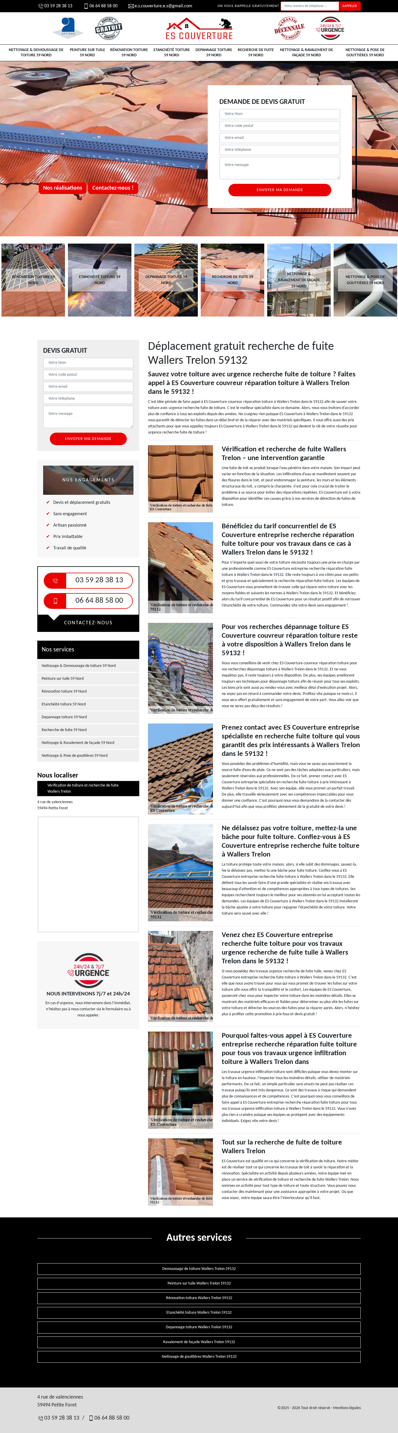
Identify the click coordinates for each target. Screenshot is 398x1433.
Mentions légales (347, 1408)
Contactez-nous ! (113, 188)
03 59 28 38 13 (58, 6)
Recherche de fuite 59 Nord (256, 52)
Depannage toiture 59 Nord (214, 52)
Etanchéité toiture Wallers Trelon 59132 (199, 1312)
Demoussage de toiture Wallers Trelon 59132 (199, 1269)
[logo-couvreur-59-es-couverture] (199, 28)
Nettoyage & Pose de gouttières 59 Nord (365, 52)
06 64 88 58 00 (103, 6)
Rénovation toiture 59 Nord (129, 52)
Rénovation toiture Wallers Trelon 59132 (199, 1298)
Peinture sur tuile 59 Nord (87, 52)
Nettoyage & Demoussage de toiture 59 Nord (36, 52)
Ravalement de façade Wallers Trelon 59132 (199, 1342)
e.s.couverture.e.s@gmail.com (163, 6)
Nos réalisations (62, 188)
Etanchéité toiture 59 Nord (172, 52)
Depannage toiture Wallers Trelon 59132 (199, 1327)
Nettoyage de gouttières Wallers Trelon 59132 (199, 1357)
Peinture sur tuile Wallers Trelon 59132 (199, 1283)
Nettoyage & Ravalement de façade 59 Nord (306, 52)
